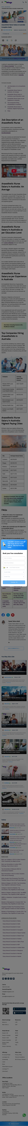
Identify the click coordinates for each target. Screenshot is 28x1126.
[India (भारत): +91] (4, 567)
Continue (13, 582)
